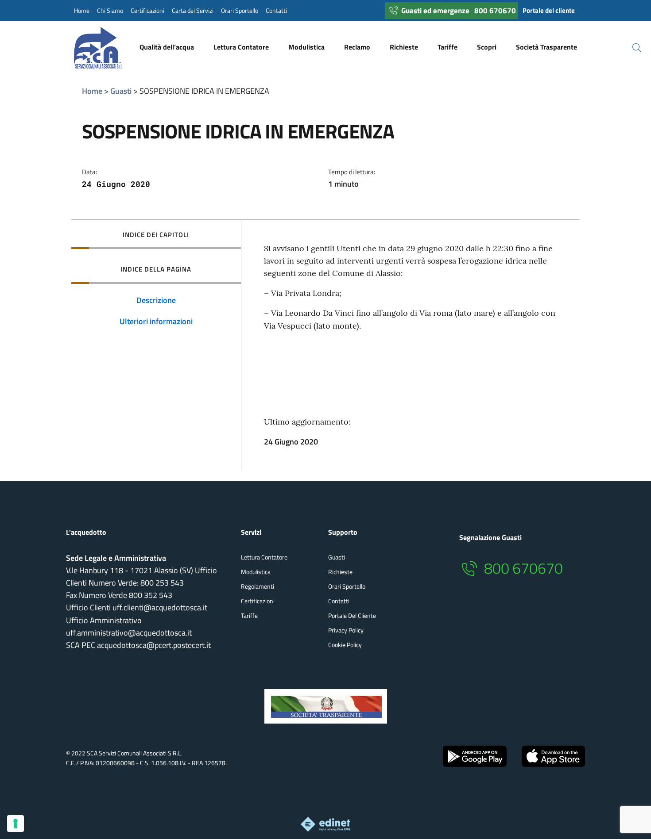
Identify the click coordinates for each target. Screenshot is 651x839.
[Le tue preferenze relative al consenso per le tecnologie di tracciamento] (15, 823)
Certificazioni (147, 10)
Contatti (276, 10)
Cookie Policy (345, 644)
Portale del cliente (549, 10)
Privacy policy (346, 630)
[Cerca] (631, 47)
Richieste (340, 571)
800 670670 (495, 10)
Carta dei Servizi (192, 10)
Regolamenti (257, 586)
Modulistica (256, 571)
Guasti (121, 91)
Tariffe (249, 615)
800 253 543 (162, 583)
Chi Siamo (110, 10)
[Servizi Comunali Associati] (107, 48)
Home (81, 10)
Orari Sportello (239, 10)
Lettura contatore (264, 557)
